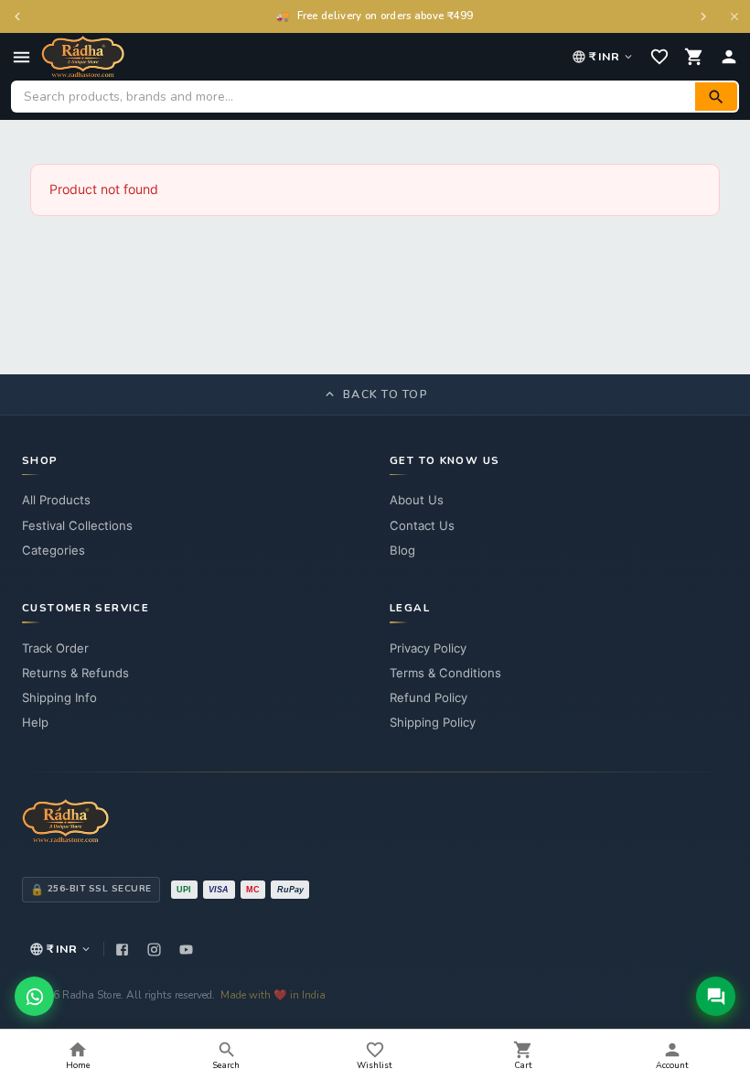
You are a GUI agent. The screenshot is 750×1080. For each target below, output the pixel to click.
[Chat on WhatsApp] (34, 996)
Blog (402, 550)
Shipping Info (59, 697)
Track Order (55, 648)
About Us (417, 499)
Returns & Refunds (75, 672)
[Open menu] (21, 57)
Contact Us (422, 525)
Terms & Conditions (445, 672)
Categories (53, 550)
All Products (56, 499)
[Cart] (694, 56)
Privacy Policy (428, 648)
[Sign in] (729, 56)
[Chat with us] (715, 996)
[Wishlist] (659, 56)
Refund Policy (428, 697)
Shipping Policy (433, 722)
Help (35, 722)
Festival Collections (77, 525)
